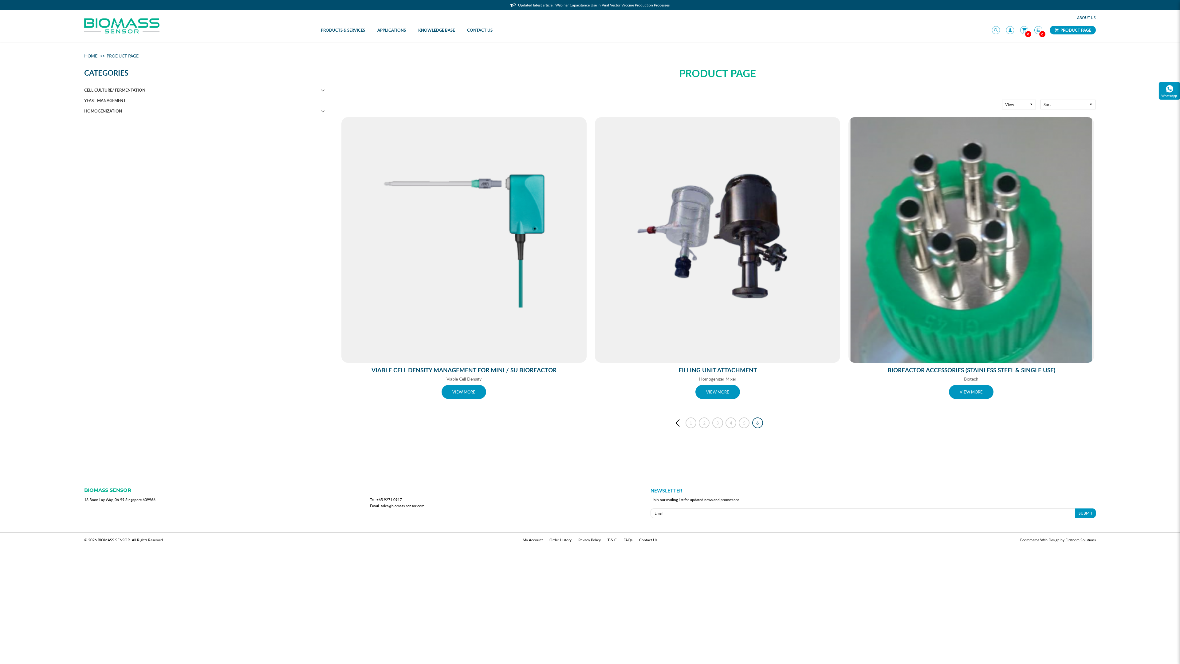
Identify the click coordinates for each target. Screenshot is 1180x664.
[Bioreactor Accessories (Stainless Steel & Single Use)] (971, 239)
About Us (1086, 17)
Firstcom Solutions (1080, 539)
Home (90, 56)
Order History (560, 539)
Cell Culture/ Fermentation (114, 90)
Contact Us (648, 539)
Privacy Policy (589, 539)
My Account (533, 539)
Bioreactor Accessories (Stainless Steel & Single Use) (971, 370)
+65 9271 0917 (389, 499)
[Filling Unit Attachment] (717, 239)
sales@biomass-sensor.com (402, 505)
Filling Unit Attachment (717, 370)
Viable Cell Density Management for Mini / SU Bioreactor (464, 370)
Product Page (1075, 30)
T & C (612, 539)
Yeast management (105, 100)
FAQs (627, 539)
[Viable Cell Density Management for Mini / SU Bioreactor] (464, 239)
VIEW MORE (463, 392)
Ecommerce (1029, 539)
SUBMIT (1085, 513)
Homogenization (103, 111)
